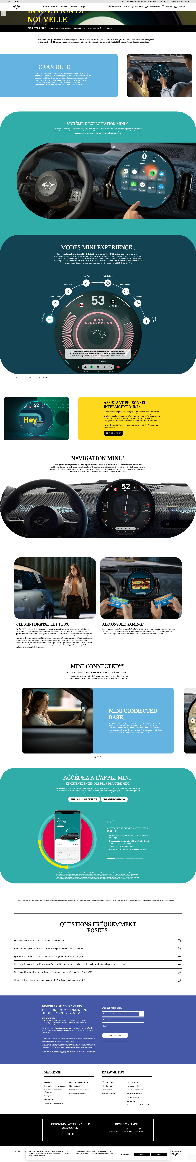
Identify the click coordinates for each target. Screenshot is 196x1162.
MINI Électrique (107, 1086)
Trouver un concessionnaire (53, 1103)
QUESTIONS (108, 28)
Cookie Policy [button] (84, 1153)
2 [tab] (98, 757)
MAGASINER (48, 1082)
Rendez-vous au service (135, 1090)
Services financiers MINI (77, 1094)
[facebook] (68, 1134)
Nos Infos (54, 7)
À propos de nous (21, 1151)
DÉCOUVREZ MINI (108, 1082)
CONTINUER (113, 1036)
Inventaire (168, 6)
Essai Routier (138, 7)
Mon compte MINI (133, 1086)
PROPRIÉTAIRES (132, 1082)
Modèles (46, 7)
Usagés (83, 7)
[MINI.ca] (15, 7)
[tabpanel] (98, 720)
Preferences (125, 1154)
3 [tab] (101, 757)
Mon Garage (131, 1101)
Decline (142, 1154)
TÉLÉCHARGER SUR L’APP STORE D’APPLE (84, 799)
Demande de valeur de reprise (79, 1090)
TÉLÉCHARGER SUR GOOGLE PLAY (114, 799)
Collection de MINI (133, 1097)
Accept (159, 1154)
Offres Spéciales (154, 7)
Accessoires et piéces (134, 1094)
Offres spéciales (74, 1086)
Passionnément (107, 1090)
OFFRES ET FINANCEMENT (78, 1082)
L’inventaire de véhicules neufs (54, 1086)
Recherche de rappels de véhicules (138, 1105)
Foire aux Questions (108, 1094)
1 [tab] (95, 757)
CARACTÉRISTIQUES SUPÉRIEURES (60, 28)
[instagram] (72, 1134)
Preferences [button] (41, 1155)
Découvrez (63, 7)
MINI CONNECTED (79, 28)
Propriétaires (74, 7)
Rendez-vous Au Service (120, 6)
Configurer (181, 6)
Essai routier (48, 1100)
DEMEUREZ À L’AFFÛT (95, 28)
